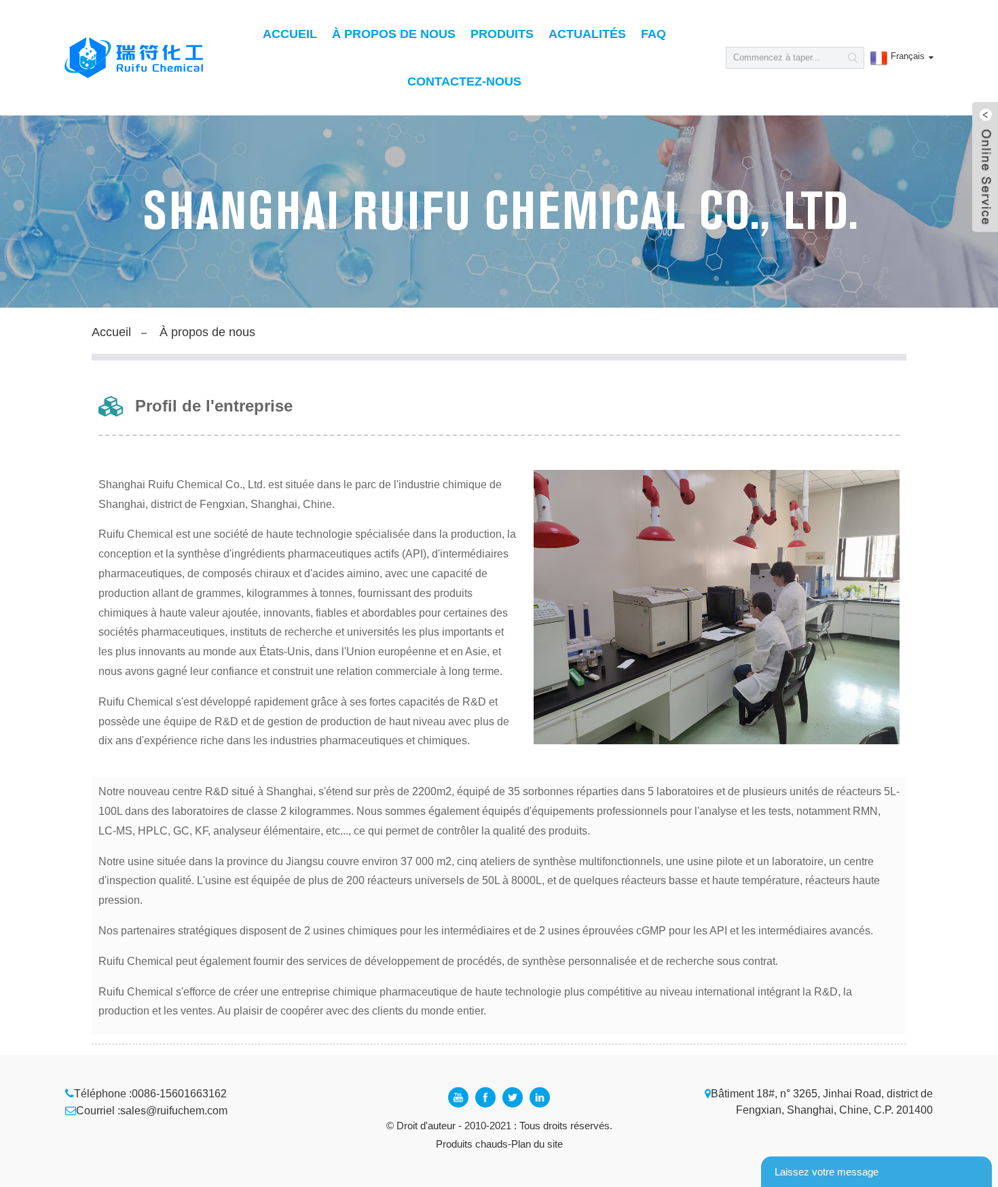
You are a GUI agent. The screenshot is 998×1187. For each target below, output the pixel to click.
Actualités (587, 34)
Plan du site (537, 1144)
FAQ (653, 34)
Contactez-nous (464, 81)
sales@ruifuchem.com (173, 1110)
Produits (502, 34)
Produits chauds (472, 1144)
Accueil (290, 34)
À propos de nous (394, 34)
